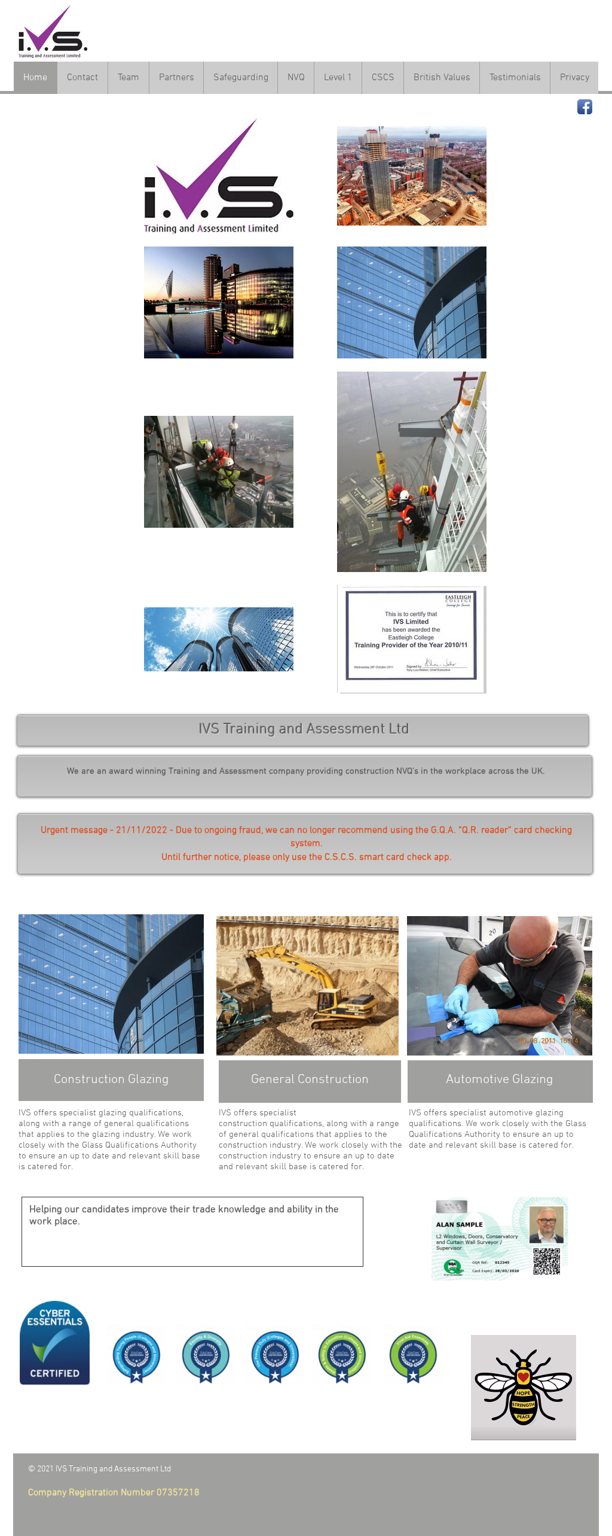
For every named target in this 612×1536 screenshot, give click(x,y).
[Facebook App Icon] (584, 106)
